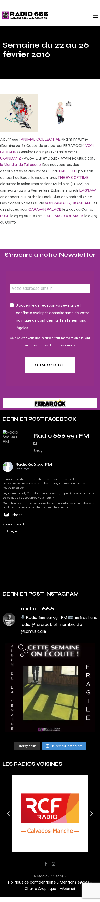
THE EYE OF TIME (73, 177)
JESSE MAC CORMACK (63, 215)
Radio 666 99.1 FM (33, 464)
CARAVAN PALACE (45, 209)
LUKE (4, 215)
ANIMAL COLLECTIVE (41, 139)
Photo (17, 514)
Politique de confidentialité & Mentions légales (48, 882)
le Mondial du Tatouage (20, 164)
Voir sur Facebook (14, 524)
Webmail (68, 888)
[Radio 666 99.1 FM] (13, 437)
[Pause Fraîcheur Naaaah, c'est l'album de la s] (50, 687)
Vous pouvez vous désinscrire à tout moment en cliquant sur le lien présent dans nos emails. (50, 341)
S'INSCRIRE (50, 364)
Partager (11, 531)
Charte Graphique (40, 888)
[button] (8, 813)
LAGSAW (87, 190)
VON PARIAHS (57, 203)
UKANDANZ (10, 158)
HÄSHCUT (68, 171)
